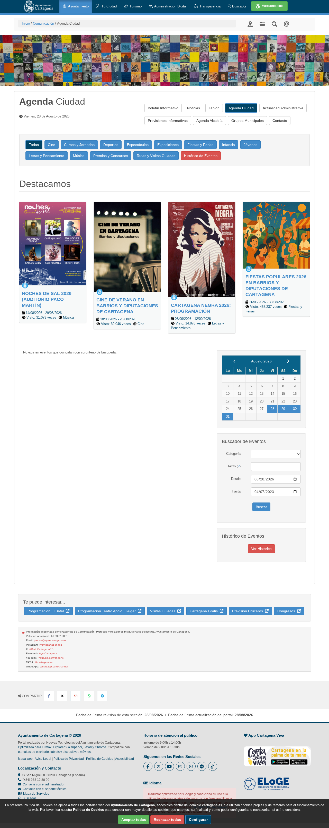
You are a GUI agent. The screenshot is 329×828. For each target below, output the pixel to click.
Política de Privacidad (68, 759)
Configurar (198, 819)
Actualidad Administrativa (283, 108)
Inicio (26, 23)
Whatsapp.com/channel (54, 666)
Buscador (238, 6)
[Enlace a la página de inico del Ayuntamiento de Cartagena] (38, 6)
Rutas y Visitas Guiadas (156, 156)
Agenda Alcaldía (209, 121)
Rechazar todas (167, 819)
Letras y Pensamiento (46, 156)
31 (228, 416)
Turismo (135, 6)
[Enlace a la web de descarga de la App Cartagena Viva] (277, 753)
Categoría (233, 454)
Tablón (214, 108)
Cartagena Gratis (205, 611)
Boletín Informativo (163, 108)
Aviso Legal (43, 759)
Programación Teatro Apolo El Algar (108, 611)
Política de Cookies (99, 759)
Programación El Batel (47, 611)
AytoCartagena (48, 653)
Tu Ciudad (108, 6)
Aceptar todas (133, 819)
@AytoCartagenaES (41, 649)
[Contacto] (286, 24)
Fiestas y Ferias (200, 145)
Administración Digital (170, 6)
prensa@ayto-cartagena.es (50, 640)
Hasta (236, 491)
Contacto (279, 121)
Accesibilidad (124, 759)
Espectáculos (138, 145)
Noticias (193, 108)
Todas (34, 145)
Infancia (228, 145)
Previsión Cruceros (248, 611)
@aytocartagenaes (50, 644)
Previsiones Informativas (168, 121)
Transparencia (209, 6)
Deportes (110, 145)
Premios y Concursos (110, 156)
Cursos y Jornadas (79, 145)
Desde (236, 479)
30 (295, 409)
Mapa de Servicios (35, 793)
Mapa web (25, 759)
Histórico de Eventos (200, 156)
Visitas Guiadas (163, 611)
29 (283, 409)
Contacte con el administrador (44, 784)
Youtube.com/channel (51, 657)
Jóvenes (250, 145)
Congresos (287, 611)
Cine (51, 145)
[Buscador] (274, 24)
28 (272, 409)
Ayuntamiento (78, 6)
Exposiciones (168, 145)
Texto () (234, 466)
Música (79, 156)
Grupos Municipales (247, 121)
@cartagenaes (43, 662)
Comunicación (43, 23)
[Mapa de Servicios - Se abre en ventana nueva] (250, 24)
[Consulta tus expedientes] (262, 24)
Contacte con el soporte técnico (45, 789)
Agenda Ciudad (241, 108)
